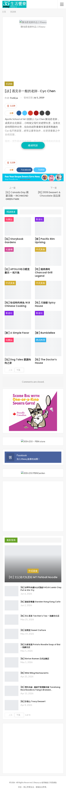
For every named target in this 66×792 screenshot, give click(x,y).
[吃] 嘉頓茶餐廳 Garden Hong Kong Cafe (40, 601)
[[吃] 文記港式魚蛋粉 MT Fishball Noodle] (33, 563)
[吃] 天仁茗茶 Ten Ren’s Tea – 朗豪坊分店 (40, 615)
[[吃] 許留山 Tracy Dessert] (11, 705)
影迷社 (39, 219)
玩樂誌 (9, 219)
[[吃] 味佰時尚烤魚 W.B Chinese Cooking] (18, 290)
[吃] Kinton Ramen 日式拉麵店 (35, 658)
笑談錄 (9, 83)
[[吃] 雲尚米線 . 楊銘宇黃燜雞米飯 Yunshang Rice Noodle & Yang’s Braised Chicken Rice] (11, 691)
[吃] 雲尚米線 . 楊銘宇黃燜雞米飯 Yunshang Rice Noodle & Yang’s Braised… (40, 688)
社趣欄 (9, 249)
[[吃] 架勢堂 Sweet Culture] (11, 634)
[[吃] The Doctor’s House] (48, 347)
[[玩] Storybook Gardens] (18, 226)
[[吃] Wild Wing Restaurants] (11, 677)
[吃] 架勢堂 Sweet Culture (33, 630)
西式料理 (40, 340)
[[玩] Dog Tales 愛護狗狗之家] (18, 347)
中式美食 (40, 249)
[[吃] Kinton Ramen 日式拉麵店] (11, 662)
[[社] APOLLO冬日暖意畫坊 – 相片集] (18, 256)
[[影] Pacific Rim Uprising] (48, 226)
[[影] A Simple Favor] (18, 320)
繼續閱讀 (33, 145)
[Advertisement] (33, 54)
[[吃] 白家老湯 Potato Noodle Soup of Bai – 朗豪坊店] (11, 648)
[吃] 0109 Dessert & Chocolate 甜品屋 (49, 194)
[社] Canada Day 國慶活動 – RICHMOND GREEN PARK (17, 196)
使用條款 (45, 782)
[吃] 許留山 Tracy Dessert (33, 701)
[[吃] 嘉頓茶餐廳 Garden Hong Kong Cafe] (11, 605)
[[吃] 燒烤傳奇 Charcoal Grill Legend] (48, 256)
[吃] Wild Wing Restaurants (34, 673)
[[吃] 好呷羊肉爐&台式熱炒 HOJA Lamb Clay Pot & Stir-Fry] (11, 591)
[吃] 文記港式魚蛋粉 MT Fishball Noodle (33, 577)
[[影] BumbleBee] (48, 320)
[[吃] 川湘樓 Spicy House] (48, 290)
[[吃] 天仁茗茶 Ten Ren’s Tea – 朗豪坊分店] (11, 619)
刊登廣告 (53, 782)
